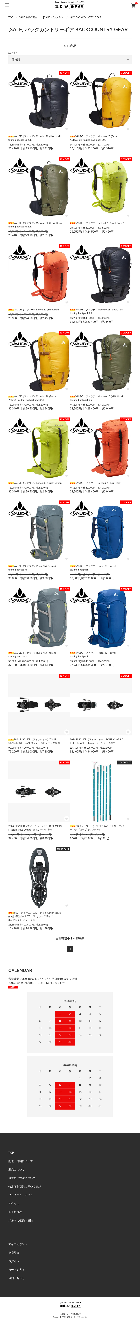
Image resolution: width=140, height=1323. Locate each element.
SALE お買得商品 (28, 17)
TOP (10, 17)
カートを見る (16, 1269)
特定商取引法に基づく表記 (24, 1186)
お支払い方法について (22, 1178)
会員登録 (13, 1252)
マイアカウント (17, 1244)
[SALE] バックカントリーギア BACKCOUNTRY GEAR (72, 17)
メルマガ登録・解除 (20, 1220)
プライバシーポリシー (22, 1195)
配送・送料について (20, 1161)
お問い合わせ (16, 1278)
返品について (16, 1169)
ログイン (13, 1261)
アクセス (13, 1203)
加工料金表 (15, 1211)
